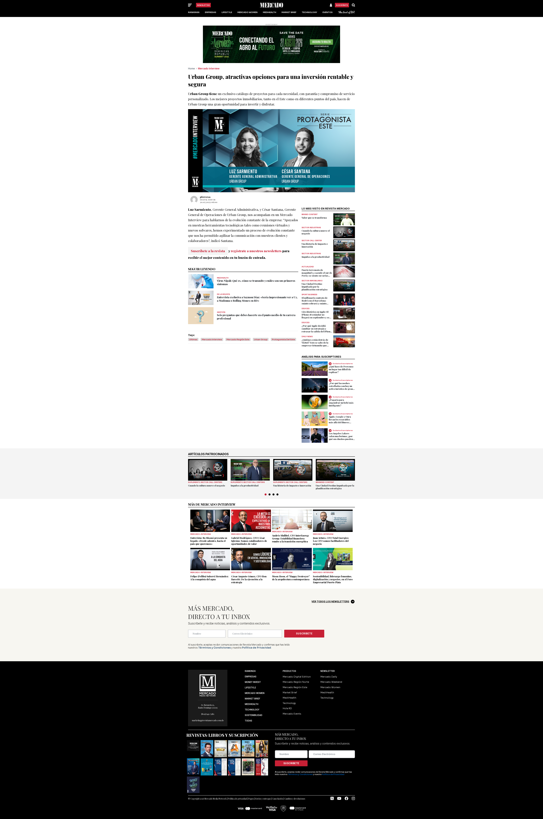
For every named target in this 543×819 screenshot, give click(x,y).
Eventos (328, 12)
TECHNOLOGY (252, 709)
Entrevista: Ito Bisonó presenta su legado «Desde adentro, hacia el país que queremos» (208, 540)
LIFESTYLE (250, 687)
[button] (266, 494)
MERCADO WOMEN (254, 693)
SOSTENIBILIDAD (253, 715)
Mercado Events (292, 713)
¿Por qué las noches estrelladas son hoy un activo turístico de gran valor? (341, 387)
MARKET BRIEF (252, 698)
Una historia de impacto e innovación (292, 485)
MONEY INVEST (253, 682)
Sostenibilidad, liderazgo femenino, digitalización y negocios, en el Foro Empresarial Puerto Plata (333, 579)
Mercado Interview (208, 68)
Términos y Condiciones (214, 647)
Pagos (251, 798)
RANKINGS (250, 671)
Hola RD (287, 708)
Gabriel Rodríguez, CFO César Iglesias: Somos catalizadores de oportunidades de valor (249, 540)
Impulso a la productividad (315, 256)
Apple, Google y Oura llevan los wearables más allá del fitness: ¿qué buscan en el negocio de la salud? (340, 422)
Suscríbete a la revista (208, 251)
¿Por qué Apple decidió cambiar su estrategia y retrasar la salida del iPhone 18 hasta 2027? (317, 330)
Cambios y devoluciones (294, 798)
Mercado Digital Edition (297, 676)
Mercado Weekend (331, 681)
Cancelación (277, 798)
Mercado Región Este (238, 339)
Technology (309, 12)
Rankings (194, 12)
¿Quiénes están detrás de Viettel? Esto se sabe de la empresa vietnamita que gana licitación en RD (315, 344)
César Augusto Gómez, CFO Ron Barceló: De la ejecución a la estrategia (249, 579)
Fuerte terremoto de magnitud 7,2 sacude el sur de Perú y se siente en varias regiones (317, 274)
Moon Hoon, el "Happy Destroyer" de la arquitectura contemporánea (291, 578)
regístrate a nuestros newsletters (256, 251)
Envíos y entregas (263, 798)
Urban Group (260, 339)
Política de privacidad (237, 798)
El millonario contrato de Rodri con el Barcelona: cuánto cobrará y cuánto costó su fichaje (314, 302)
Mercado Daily (328, 676)
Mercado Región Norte (296, 681)
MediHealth (269, 12)
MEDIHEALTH (251, 704)
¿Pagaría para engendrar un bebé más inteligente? (341, 402)
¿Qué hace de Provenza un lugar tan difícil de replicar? (341, 369)
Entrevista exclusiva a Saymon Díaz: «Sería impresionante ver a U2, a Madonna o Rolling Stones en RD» (257, 299)
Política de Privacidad (256, 647)
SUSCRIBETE (304, 633)
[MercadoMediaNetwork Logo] (208, 685)
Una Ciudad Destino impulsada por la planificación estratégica (314, 286)
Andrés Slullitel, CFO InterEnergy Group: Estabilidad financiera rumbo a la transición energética (290, 538)
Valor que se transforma (314, 217)
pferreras (205, 196)
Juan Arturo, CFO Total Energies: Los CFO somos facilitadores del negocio (331, 540)
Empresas (210, 12)
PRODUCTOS (289, 671)
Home (191, 68)
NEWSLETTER (327, 671)
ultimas (193, 339)
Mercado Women (247, 12)
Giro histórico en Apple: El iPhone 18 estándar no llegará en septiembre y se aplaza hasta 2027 (315, 316)
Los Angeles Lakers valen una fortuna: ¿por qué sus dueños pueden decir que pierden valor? (342, 437)
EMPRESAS (250, 676)
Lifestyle (227, 12)
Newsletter (203, 5)
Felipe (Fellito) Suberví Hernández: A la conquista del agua (209, 578)
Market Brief (289, 12)
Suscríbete (342, 5)
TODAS (248, 720)
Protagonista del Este (283, 339)
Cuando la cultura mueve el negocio (206, 485)
